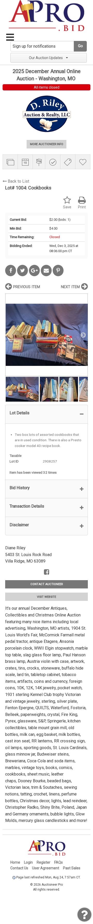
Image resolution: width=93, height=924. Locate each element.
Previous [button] (10, 334)
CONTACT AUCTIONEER (46, 584)
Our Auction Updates (46, 58)
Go (80, 46)
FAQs (58, 862)
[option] (46, 334)
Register (43, 862)
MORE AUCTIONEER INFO (46, 144)
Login (28, 862)
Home (15, 862)
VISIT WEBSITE (46, 597)
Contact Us (19, 868)
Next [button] (82, 334)
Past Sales (71, 868)
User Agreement (45, 868)
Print (82, 207)
